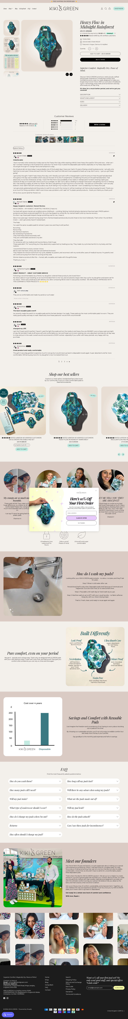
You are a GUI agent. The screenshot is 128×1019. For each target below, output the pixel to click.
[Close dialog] (96, 490)
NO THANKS (81, 523)
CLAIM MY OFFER (81, 518)
